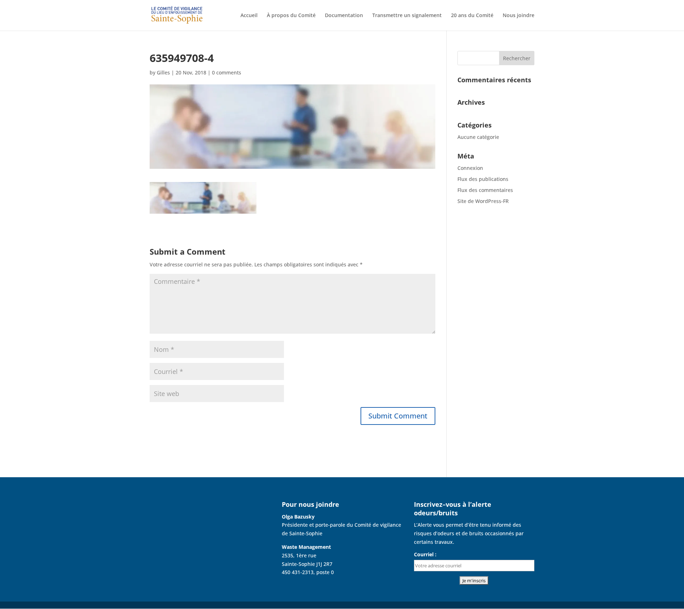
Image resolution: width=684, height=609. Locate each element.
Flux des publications (482, 179)
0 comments (226, 72)
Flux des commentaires (485, 190)
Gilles (163, 72)
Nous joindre (518, 16)
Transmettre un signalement (407, 16)
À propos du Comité (291, 16)
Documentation (344, 16)
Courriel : (425, 554)
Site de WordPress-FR (483, 201)
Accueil (249, 16)
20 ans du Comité (472, 16)
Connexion (470, 168)
